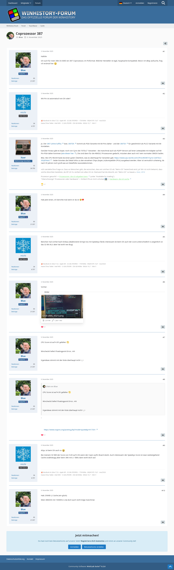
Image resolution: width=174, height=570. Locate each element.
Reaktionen (15, 78)
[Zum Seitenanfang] (170, 567)
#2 (164, 93)
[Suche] (163, 3)
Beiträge (14, 81)
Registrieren (152, 3)
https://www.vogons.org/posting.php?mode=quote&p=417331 (70, 429)
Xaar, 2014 (141, 172)
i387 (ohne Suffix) (54, 143)
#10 (163, 490)
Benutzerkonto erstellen (94, 547)
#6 (164, 282)
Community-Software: (87, 566)
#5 (164, 237)
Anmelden (140, 3)
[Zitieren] (163, 83)
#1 (164, 51)
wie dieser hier (68, 153)
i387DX (71, 143)
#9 (164, 445)
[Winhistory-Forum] (87, 15)
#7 (164, 337)
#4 (164, 194)
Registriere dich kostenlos (92, 541)
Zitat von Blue (52, 386)
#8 (164, 379)
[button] (126, 3)
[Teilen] (165, 43)
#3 (164, 138)
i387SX (123, 143)
